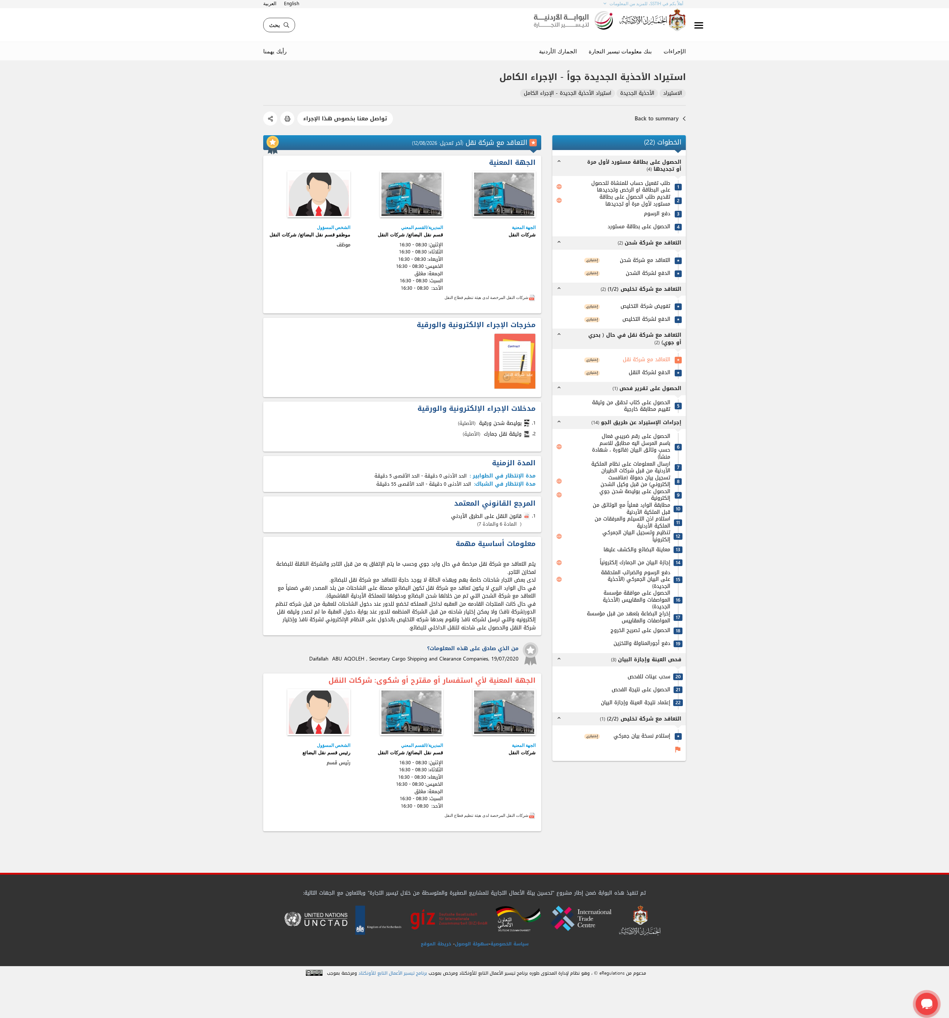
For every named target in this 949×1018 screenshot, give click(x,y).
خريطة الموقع (436, 944)
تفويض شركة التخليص (645, 306)
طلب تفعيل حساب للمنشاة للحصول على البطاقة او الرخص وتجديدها (630, 187)
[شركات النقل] (504, 194)
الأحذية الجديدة (637, 93)
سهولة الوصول (472, 944)
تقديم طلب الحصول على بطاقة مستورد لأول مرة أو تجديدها (634, 200)
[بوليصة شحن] (527, 423)
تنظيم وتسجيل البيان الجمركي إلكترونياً (636, 536)
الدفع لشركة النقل (649, 372)
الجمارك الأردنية (558, 51)
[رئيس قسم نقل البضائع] (318, 712)
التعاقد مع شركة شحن (645, 260)
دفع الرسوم (657, 213)
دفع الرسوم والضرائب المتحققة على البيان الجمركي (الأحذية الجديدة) (635, 579)
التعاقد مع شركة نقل (646, 359)
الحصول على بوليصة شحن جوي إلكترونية (634, 495)
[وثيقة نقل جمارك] (527, 434)
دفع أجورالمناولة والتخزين (642, 643)
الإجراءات (675, 51)
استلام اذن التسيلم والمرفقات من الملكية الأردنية (632, 522)
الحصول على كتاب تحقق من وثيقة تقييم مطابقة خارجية (631, 406)
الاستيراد (672, 93)
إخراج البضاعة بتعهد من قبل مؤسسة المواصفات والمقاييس (628, 617)
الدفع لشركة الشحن (648, 273)
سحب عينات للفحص (649, 677)
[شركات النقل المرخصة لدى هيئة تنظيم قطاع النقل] (532, 297)
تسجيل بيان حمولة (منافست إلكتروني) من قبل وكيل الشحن (635, 481)
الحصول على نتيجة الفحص (641, 689)
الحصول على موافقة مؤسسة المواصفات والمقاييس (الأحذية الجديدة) (636, 600)
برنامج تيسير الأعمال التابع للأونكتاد (392, 973)
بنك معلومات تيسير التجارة (620, 51)
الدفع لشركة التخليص (646, 319)
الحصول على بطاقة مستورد (639, 226)
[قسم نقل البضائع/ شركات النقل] (411, 194)
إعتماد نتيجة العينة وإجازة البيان (635, 702)
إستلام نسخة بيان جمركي (642, 736)
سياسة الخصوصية (509, 944)
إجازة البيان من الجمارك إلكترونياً (635, 562)
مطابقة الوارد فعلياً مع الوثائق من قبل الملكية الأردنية (631, 509)
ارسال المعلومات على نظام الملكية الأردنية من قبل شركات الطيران (630, 468)
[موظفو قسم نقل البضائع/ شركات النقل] (318, 194)
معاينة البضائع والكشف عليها (637, 549)
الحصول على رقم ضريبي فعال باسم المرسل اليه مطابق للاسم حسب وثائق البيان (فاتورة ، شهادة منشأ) (631, 446)
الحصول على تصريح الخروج (640, 630)
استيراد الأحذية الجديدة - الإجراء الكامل (567, 93)
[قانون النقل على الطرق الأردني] (527, 516)
